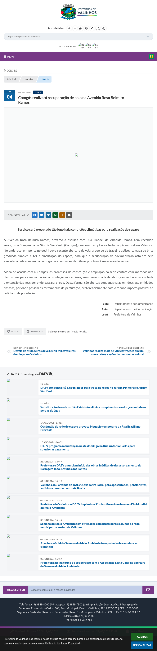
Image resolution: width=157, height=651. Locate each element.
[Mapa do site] (98, 28)
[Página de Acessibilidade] (103, 28)
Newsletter (16, 589)
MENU (10, 56)
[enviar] (148, 590)
